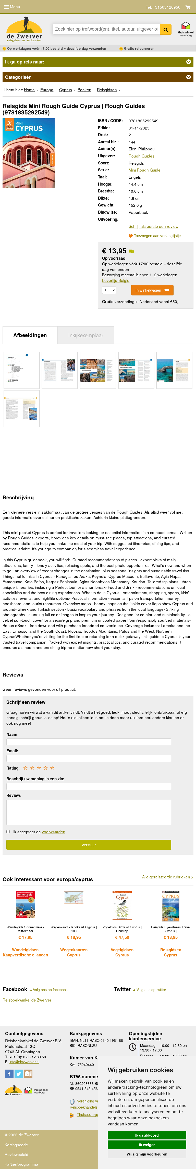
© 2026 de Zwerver (22, 1134)
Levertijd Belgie (115, 280)
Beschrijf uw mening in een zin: (35, 779)
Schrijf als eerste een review (153, 226)
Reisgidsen (107, 89)
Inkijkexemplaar (85, 335)
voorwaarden (53, 831)
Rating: (13, 768)
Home (29, 89)
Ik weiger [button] (147, 1144)
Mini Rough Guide (145, 170)
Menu (14, 6)
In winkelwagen (148, 290)
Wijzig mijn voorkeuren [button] (147, 1154)
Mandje (188, 7)
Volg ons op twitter (151, 990)
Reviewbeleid (16, 1154)
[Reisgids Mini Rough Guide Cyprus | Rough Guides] (29, 152)
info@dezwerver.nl (24, 1061)
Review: (13, 795)
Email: (12, 751)
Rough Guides (141, 156)
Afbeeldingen (30, 335)
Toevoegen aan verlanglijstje (157, 236)
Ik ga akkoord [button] (147, 1135)
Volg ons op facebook (50, 990)
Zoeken (166, 29)
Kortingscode (16, 1144)
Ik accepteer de (39, 831)
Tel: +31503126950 (163, 7)
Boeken (84, 89)
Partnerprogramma (21, 1164)
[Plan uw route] (28, 1074)
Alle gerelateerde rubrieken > (167, 876)
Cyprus (65, 89)
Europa (46, 89)
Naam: (12, 734)
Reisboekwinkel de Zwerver (27, 1000)
